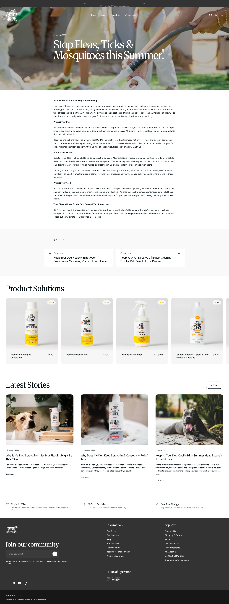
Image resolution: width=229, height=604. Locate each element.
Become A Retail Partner (118, 551)
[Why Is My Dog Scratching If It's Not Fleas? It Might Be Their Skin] (39, 419)
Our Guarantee (172, 543)
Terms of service (30, 599)
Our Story (111, 531)
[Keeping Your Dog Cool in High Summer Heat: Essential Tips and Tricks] (189, 419)
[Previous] (85, 3)
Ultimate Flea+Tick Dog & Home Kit (84, 217)
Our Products (113, 535)
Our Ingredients (172, 547)
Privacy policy (19, 599)
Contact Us (170, 531)
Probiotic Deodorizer (77, 354)
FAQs (167, 539)
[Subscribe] (54, 554)
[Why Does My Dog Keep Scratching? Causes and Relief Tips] (114, 419)
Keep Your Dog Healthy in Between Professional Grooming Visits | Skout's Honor (81, 259)
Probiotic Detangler (131, 354)
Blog (109, 539)
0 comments (60, 240)
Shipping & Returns (174, 535)
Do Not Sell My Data (174, 556)
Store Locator (113, 547)
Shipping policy (41, 599)
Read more (10, 474)
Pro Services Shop (115, 556)
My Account (171, 551)
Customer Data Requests (177, 560)
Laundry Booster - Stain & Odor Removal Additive (192, 356)
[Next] (143, 3)
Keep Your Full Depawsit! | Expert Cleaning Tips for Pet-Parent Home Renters (145, 259)
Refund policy (10, 599)
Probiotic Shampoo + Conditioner (22, 356)
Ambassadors (113, 543)
